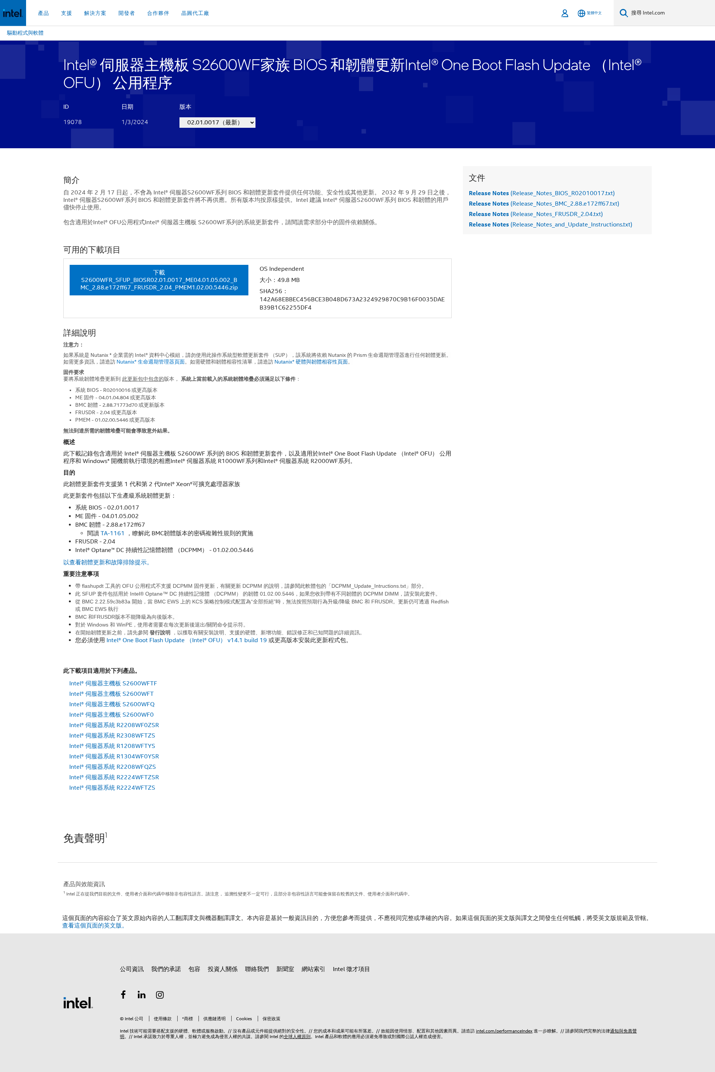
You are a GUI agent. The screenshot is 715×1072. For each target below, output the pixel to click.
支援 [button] (66, 13)
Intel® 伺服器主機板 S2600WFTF (113, 683)
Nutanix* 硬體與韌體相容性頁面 (313, 362)
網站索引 (313, 969)
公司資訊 (132, 969)
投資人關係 (223, 969)
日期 (127, 107)
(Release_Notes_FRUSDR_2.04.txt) (536, 214)
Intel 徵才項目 (351, 969)
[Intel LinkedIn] (142, 996)
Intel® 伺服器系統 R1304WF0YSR (114, 756)
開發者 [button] (126, 13)
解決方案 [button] (95, 13)
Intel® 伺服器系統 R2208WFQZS (112, 767)
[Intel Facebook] (123, 996)
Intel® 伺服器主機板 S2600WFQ (112, 704)
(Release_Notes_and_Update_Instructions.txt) (550, 224)
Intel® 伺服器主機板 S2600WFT (111, 694)
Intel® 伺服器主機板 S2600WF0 (111, 715)
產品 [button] (43, 13)
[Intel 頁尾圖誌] (78, 1002)
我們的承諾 (166, 969)
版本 (185, 107)
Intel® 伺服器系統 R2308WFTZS (112, 735)
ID (66, 107)
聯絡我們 (257, 969)
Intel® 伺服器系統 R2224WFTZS (112, 788)
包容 (194, 969)
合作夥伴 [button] (158, 13)
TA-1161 (113, 533)
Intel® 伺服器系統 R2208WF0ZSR (114, 725)
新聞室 (285, 969)
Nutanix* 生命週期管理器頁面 (151, 362)
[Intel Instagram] (160, 996)
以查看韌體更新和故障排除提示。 (108, 562)
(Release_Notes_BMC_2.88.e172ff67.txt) (544, 203)
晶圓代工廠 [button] (195, 13)
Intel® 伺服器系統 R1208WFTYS (112, 746)
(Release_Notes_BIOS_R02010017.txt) (542, 193)
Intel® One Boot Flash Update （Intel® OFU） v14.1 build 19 (187, 640)
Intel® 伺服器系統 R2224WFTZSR (114, 777)
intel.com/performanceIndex (504, 1031)
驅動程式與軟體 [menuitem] (25, 32)
